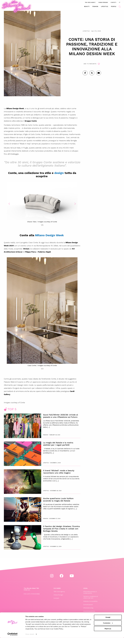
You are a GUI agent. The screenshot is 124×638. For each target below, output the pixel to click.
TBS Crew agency (90, 2)
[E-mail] (98, 72)
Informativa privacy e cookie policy (90, 592)
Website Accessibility (90, 601)
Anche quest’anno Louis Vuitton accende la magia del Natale (58, 499)
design (59, 173)
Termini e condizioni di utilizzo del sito (90, 597)
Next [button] (75, 203)
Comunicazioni (88, 604)
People (113, 6)
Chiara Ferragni (103, 2)
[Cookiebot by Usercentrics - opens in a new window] (12, 634)
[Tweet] (91, 72)
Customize (106, 623)
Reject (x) (108, 628)
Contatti (113, 2)
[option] (42, 202)
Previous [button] (9, 203)
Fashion (95, 6)
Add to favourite (90, 63)
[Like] (85, 72)
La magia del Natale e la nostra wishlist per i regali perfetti (58, 443)
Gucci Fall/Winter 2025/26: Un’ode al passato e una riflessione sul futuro (60, 416)
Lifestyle (104, 6)
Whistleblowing (88, 608)
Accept (107, 617)
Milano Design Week (50, 235)
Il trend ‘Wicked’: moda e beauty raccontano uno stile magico (58, 471)
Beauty (87, 6)
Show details (29, 634)
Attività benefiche (89, 611)
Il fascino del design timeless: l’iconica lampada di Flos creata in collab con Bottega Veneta (61, 528)
